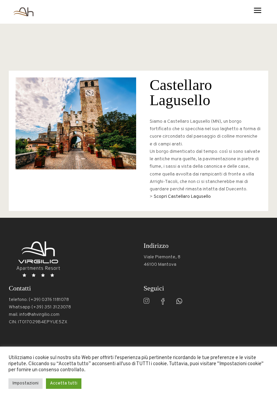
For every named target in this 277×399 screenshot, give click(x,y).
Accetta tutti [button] (63, 383)
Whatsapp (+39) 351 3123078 (40, 307)
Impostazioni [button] (25, 383)
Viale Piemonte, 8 (162, 257)
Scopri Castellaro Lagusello (182, 197)
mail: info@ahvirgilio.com (34, 315)
